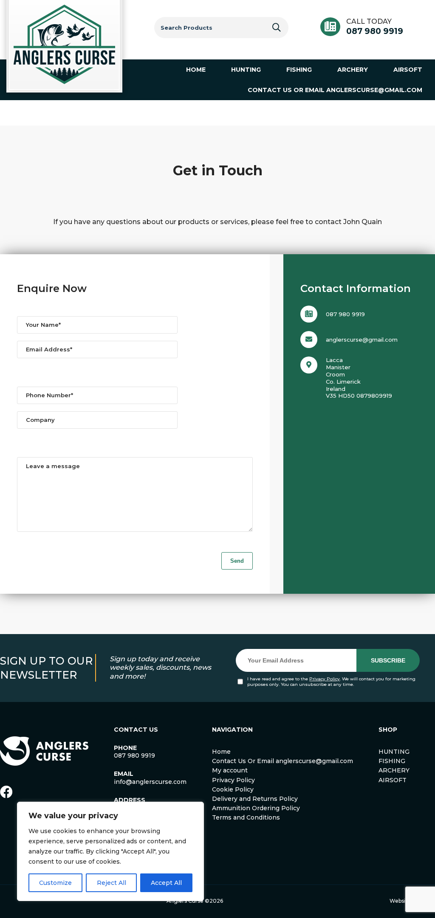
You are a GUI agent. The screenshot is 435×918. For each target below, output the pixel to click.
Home (221, 751)
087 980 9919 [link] (134, 755)
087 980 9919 (374, 31)
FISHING (392, 761)
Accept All (166, 883)
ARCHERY (394, 770)
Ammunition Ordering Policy (256, 808)
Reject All (111, 883)
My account (230, 770)
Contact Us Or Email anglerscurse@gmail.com (282, 761)
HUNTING (394, 751)
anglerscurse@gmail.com (362, 339)
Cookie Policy (233, 789)
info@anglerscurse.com (150, 782)
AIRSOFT (393, 780)
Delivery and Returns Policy (255, 799)
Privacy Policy (324, 679)
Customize (55, 883)
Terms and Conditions (246, 817)
